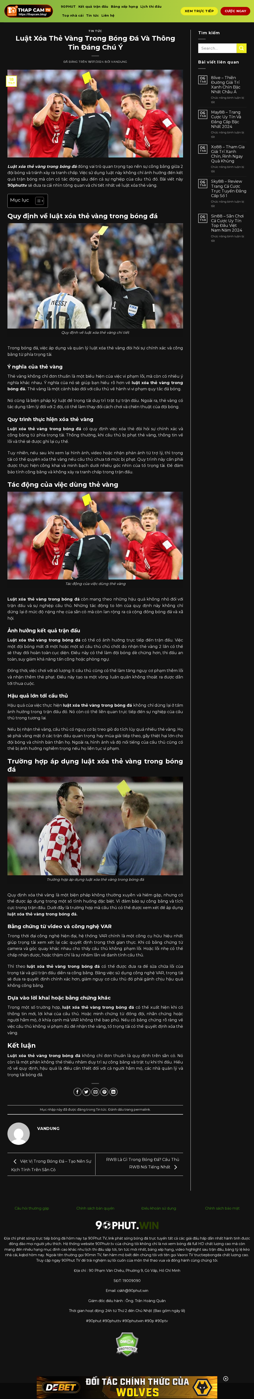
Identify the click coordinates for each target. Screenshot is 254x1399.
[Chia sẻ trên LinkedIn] (113, 1092)
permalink (142, 1109)
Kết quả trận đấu (93, 6)
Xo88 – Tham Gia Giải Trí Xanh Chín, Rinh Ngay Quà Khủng (228, 154)
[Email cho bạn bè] (95, 1092)
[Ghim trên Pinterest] (104, 1092)
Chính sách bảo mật (222, 1208)
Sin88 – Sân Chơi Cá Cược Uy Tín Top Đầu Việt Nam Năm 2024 (227, 223)
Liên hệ (108, 15)
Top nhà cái (73, 15)
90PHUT (68, 6)
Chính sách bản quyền (95, 1208)
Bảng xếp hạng (124, 6)
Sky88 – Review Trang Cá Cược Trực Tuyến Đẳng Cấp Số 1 (229, 188)
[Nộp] (242, 48)
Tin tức (92, 15)
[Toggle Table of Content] (37, 201)
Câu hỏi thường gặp (32, 1208)
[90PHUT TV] (28, 11)
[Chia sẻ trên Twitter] (86, 1092)
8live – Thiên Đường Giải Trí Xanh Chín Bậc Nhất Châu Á (225, 84)
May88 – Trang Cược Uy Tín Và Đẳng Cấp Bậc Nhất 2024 (226, 119)
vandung (119, 61)
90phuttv (17, 185)
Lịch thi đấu (150, 6)
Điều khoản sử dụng (158, 1208)
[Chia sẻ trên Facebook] (77, 1092)
